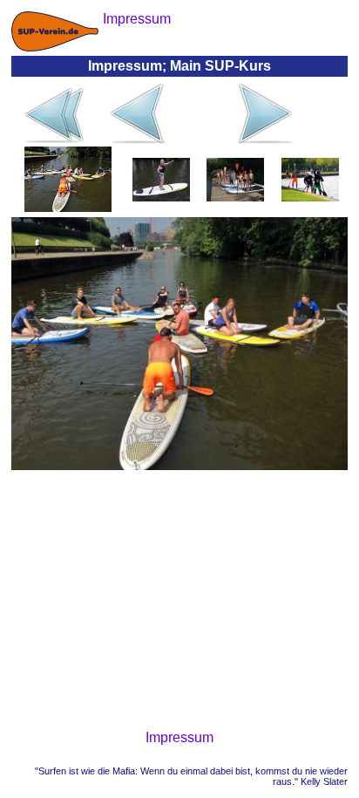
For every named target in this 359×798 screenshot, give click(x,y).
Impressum (179, 737)
